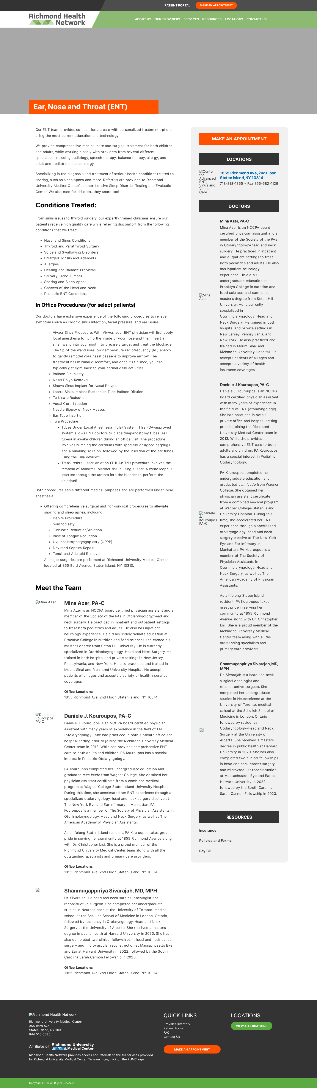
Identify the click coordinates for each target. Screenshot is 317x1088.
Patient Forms (174, 1028)
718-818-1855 (231, 183)
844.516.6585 (39, 1034)
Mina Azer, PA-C (84, 603)
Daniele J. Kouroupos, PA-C (97, 716)
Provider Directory (177, 1024)
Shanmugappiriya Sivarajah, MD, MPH (110, 891)
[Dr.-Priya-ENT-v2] (38, 889)
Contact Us (172, 1036)
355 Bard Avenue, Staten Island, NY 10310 (98, 565)
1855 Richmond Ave (110, 697)
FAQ (167, 1032)
